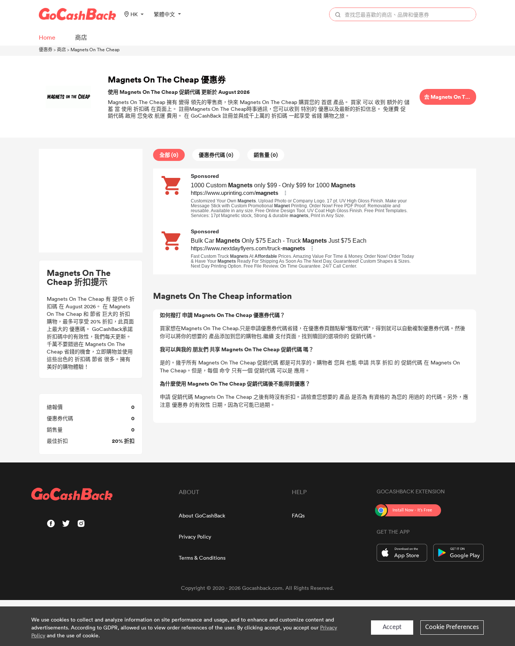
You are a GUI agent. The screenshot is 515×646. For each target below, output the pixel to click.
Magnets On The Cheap (95, 49)
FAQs (298, 515)
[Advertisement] (91, 201)
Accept (392, 627)
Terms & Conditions (202, 557)
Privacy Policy (195, 536)
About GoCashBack (202, 515)
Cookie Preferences (452, 627)
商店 (61, 49)
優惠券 (45, 49)
